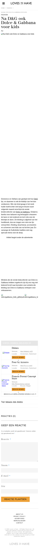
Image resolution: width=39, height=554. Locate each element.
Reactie (6, 439)
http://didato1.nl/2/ (26, 351)
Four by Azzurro (20, 362)
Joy (2, 31)
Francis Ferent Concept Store (24, 377)
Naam (5, 465)
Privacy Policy (19, 516)
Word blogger (19, 521)
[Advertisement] (19, 258)
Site (3, 486)
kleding (20, 402)
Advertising (19, 518)
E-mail (6, 475)
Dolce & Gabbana (23, 212)
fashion (9, 8)
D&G (36, 199)
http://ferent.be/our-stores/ (21, 384)
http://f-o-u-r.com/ (26, 365)
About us (19, 514)
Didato (15, 348)
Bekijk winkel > (18, 358)
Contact (19, 523)
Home (3, 8)
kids (14, 402)
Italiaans (9, 402)
